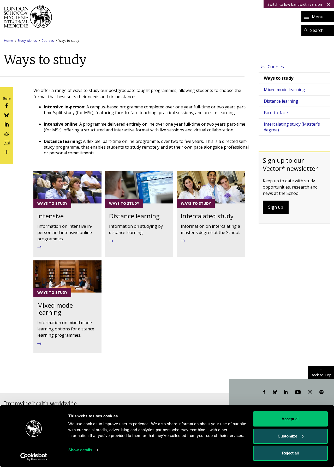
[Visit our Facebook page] (264, 392)
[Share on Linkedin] (6, 124)
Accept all (291, 419)
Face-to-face (276, 112)
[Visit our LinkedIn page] (286, 392)
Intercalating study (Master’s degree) (292, 127)
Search (317, 30)
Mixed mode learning (284, 89)
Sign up (275, 207)
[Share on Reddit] (6, 133)
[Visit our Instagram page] (310, 392)
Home (8, 40)
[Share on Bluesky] (6, 114)
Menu (317, 17)
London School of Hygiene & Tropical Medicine (29, 16)
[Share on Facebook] (6, 105)
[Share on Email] (6, 142)
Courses (47, 40)
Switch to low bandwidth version (294, 4)
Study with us (27, 40)
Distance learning (281, 101)
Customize (287, 436)
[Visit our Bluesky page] (275, 392)
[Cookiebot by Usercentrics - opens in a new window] (34, 457)
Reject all (290, 453)
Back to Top (321, 374)
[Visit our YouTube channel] (298, 392)
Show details (80, 450)
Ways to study (278, 78)
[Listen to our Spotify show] (321, 392)
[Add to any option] (6, 151)
